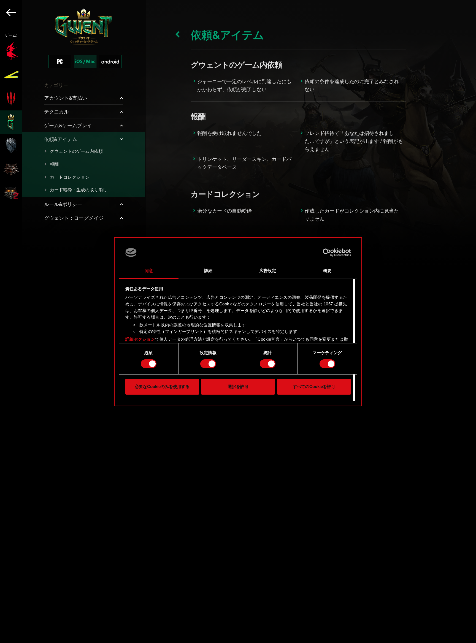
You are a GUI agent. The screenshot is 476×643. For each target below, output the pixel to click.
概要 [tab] (327, 270)
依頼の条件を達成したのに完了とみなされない (352, 85)
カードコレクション (70, 177)
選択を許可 (238, 386)
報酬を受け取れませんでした (229, 132)
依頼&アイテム (60, 138)
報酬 (54, 164)
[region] (73, 321)
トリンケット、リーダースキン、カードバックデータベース (244, 162)
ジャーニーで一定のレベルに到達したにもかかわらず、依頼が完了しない (244, 85)
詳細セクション (140, 339)
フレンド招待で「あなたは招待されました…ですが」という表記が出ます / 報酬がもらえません (354, 140)
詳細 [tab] (208, 270)
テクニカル (56, 111)
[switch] (208, 363)
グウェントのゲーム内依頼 (76, 151)
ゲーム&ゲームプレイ (68, 125)
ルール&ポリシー (63, 203)
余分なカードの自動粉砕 (224, 210)
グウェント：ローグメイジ (74, 217)
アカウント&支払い (65, 97)
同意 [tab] (149, 270)
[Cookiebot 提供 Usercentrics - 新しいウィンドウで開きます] (327, 252)
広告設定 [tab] (267, 270)
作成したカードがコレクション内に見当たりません (352, 214)
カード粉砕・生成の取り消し (78, 189)
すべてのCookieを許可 (314, 386)
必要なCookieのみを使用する (162, 386)
